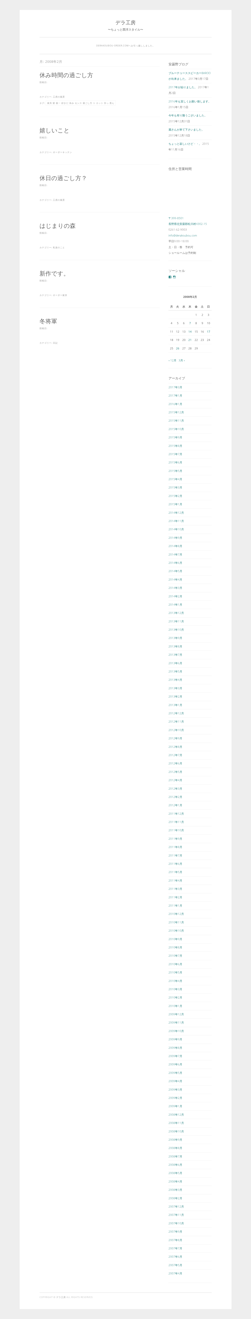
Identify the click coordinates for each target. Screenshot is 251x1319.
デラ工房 (125, 22)
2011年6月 (175, 864)
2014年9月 (175, 537)
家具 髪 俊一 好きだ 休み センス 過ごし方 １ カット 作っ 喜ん (80, 103)
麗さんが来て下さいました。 (186, 129)
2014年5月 (175, 571)
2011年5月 (175, 872)
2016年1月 (175, 404)
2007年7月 (175, 1248)
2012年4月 (175, 780)
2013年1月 (175, 705)
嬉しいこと (55, 130)
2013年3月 (175, 688)
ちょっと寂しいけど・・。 (185, 144)
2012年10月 (176, 730)
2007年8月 (175, 1240)
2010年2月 (175, 997)
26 (177, 348)
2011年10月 (176, 830)
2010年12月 (176, 914)
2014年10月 (176, 529)
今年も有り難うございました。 (187, 115)
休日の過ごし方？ (63, 178)
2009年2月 (175, 1098)
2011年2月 (175, 897)
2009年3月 (175, 1089)
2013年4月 (175, 680)
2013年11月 (176, 621)
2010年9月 (175, 939)
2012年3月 (175, 788)
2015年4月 (175, 479)
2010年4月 (175, 981)
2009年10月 (176, 1031)
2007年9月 (175, 1231)
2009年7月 (175, 1056)
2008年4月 (175, 1181)
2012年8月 (175, 747)
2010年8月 (175, 947)
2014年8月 (175, 546)
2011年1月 (175, 905)
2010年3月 (175, 989)
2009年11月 (176, 1022)
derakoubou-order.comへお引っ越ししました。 (125, 45)
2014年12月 (176, 512)
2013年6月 (175, 663)
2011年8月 (175, 847)
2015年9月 (175, 437)
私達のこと (59, 247)
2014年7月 (175, 554)
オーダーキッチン (62, 152)
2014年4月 (175, 579)
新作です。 (54, 273)
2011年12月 (176, 813)
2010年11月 (176, 922)
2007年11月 (176, 1215)
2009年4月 (175, 1081)
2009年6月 (175, 1064)
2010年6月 (175, 964)
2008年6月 (175, 1164)
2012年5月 (175, 772)
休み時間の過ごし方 (66, 75)
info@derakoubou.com (182, 235)
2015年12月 (176, 412)
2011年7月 (175, 855)
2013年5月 (175, 671)
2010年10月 (176, 930)
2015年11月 (176, 420)
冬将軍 (48, 321)
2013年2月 (175, 696)
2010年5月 (175, 972)
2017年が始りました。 (182, 87)
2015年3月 (175, 487)
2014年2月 (175, 596)
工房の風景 (59, 96)
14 (190, 331)
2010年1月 (175, 1006)
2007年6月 (175, 1256)
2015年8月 (175, 446)
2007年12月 (176, 1206)
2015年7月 (175, 454)
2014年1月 (175, 604)
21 (190, 340)
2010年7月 (175, 955)
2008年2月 (175, 1198)
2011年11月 (176, 822)
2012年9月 (175, 738)
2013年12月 (176, 613)
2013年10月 (176, 629)
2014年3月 (175, 588)
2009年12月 (176, 1014)
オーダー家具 (60, 295)
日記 (55, 342)
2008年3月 (175, 1190)
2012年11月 (176, 721)
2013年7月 (175, 654)
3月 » (182, 360)
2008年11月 (176, 1123)
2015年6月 (175, 462)
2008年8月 (175, 1148)
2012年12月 (176, 713)
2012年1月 (175, 805)
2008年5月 (175, 1173)
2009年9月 (175, 1039)
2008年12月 (176, 1114)
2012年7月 (175, 755)
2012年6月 (175, 763)
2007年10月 (176, 1223)
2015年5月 (175, 471)
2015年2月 (175, 496)
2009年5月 (175, 1073)
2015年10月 (176, 429)
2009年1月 (175, 1106)
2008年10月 (176, 1131)
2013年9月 (175, 638)
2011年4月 (175, 880)
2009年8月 (175, 1048)
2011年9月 (175, 838)
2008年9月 (175, 1139)
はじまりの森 (58, 226)
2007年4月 (175, 1273)
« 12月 (172, 360)
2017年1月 (175, 395)
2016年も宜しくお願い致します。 (189, 101)
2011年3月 (175, 889)
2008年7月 (175, 1156)
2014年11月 (176, 521)
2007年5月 (175, 1265)
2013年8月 (175, 646)
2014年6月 (175, 563)
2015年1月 (175, 504)
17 (208, 331)
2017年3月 (175, 387)
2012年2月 (175, 797)
